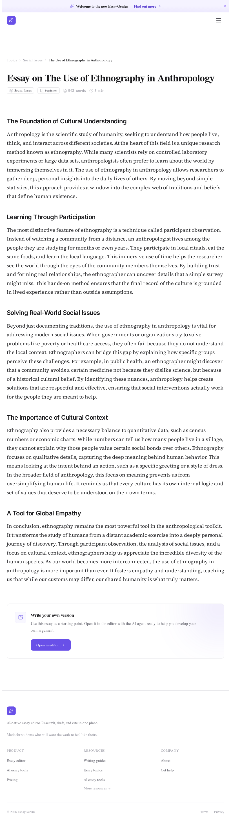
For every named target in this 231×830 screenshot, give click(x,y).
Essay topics (93, 770)
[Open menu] (218, 20)
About (165, 778)
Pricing (12, 779)
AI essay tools (17, 770)
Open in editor (47, 644)
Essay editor (16, 760)
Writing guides (95, 760)
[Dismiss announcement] (225, 6)
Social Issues (33, 60)
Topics (12, 60)
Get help (166, 787)
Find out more (145, 6)
